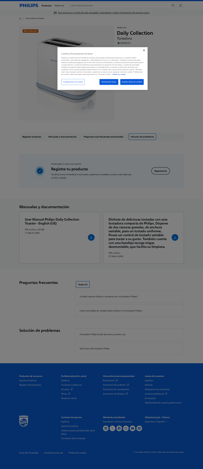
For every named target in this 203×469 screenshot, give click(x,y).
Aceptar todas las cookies (132, 82)
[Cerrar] (144, 50)
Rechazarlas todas (109, 82)
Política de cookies (119, 74)
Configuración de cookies (73, 82)
